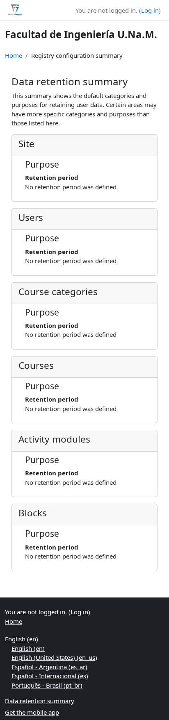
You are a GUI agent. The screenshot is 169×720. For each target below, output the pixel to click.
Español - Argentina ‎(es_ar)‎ (49, 667)
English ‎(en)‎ (21, 639)
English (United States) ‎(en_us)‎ (54, 657)
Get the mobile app (32, 712)
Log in (150, 10)
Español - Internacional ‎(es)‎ (49, 676)
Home (13, 55)
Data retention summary (39, 701)
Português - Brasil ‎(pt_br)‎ (46, 685)
